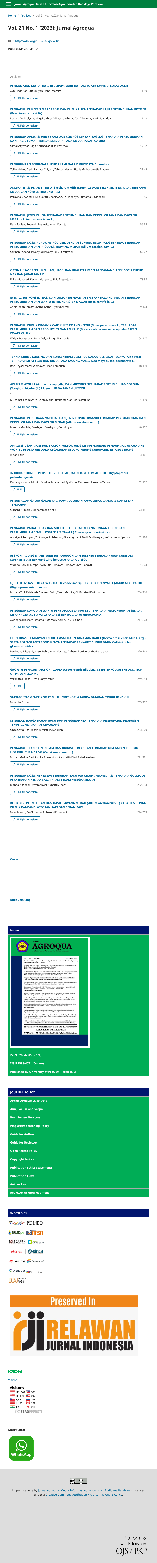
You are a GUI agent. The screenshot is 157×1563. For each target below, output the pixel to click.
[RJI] (74, 1355)
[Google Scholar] (16, 1224)
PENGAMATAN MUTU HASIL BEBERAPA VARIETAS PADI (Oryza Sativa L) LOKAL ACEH (69, 86)
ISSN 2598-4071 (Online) (27, 1063)
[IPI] (34, 1234)
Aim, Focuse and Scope (26, 1109)
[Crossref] (35, 1263)
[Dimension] (34, 1272)
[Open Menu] (8, 4)
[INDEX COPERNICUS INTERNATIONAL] (17, 1243)
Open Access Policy (23, 1151)
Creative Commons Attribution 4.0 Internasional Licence (84, 1494)
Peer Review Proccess (25, 1117)
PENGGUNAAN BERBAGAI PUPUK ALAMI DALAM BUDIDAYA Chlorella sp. (61, 164)
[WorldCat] (17, 1272)
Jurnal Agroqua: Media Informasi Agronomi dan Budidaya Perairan (58, 4)
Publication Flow (22, 1176)
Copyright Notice (22, 1159)
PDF (19, 489)
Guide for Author (22, 1134)
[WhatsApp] (21, 1460)
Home (12, 15)
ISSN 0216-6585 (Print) (25, 1055)
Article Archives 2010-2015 (28, 1101)
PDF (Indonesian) (27, 98)
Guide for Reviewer (23, 1142)
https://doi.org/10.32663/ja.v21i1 (37, 41)
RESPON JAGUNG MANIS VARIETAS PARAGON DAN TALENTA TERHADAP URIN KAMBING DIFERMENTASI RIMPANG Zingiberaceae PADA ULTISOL (71, 557)
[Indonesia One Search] (36, 1243)
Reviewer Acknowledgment (29, 1192)
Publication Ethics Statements (31, 1167)
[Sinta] (35, 1253)
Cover (14, 859)
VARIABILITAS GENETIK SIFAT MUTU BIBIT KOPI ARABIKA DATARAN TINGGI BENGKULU (71, 697)
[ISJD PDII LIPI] (16, 1234)
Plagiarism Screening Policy (29, 1126)
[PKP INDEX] (35, 1224)
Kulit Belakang (20, 900)
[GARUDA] (17, 1263)
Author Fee (18, 1184)
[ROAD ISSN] (17, 1253)
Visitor (12, 1380)
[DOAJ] (17, 1282)
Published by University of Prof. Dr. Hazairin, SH (43, 1072)
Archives (26, 15)
